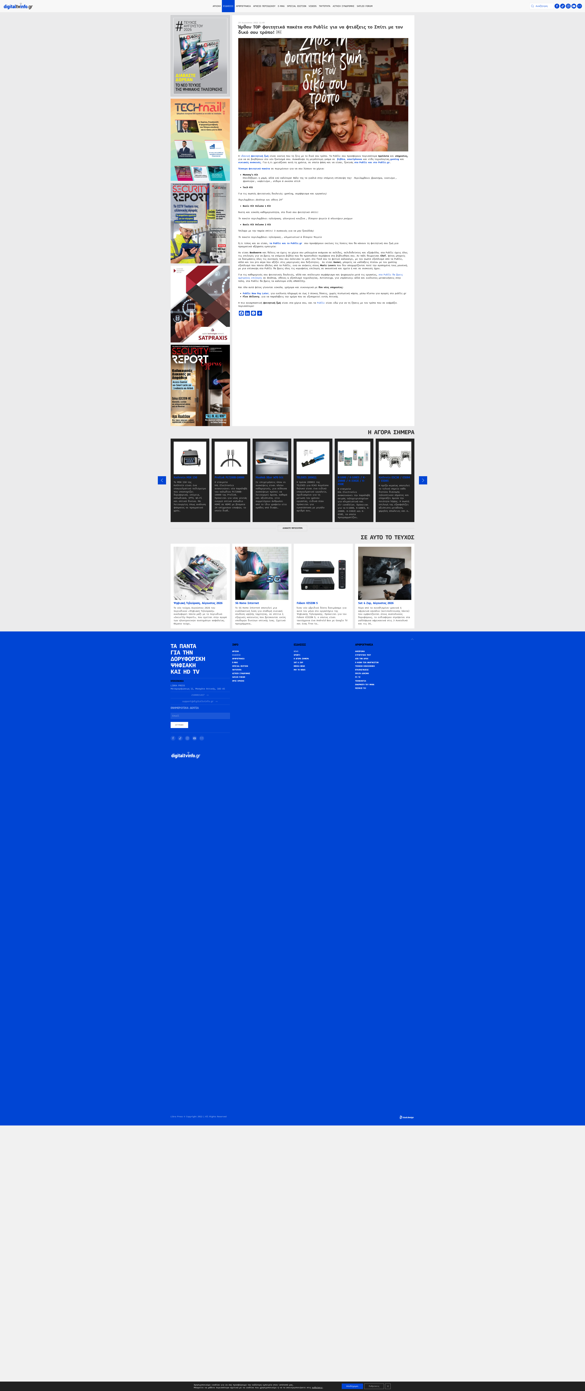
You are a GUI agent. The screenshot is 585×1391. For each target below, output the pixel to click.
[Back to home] (18, 6)
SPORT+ (297, 655)
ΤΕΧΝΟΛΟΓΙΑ (360, 680)
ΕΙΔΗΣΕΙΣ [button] (228, 6)
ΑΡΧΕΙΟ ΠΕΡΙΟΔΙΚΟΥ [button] (264, 6)
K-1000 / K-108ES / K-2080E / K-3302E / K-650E (351, 480)
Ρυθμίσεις (374, 1386)
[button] (162, 480)
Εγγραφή (179, 725)
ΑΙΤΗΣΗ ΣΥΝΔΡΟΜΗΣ (343, 6)
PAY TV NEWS (299, 669)
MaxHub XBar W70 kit (269, 477)
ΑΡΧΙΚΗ (217, 6)
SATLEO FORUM (364, 6)
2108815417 (197, 695)
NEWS (296, 651)
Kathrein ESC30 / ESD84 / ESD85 (394, 479)
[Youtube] (573, 6)
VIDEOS (313, 6)
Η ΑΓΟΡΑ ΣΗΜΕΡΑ (301, 658)
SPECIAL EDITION (296, 6)
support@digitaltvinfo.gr (197, 701)
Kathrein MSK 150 (185, 477)
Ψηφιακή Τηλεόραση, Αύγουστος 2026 (198, 603)
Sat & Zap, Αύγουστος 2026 (376, 603)
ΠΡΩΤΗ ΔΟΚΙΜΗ (362, 673)
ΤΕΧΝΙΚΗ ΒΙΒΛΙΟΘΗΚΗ (365, 666)
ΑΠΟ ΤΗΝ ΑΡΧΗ (361, 658)
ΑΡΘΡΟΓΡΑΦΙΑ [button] (243, 6)
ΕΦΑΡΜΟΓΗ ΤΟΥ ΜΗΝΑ (364, 684)
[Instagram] (568, 6)
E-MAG (281, 6)
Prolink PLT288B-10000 (229, 477)
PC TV (357, 677)
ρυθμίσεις (317, 1387)
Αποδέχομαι (352, 1386)
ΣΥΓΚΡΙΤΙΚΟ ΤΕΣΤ (363, 655)
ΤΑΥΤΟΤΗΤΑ (324, 6)
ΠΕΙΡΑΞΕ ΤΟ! (360, 688)
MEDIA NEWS (299, 666)
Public (321, 303)
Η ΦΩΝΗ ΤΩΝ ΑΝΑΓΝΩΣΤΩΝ (367, 662)
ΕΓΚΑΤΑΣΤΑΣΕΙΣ (362, 669)
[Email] (579, 6)
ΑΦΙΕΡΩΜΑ (360, 651)
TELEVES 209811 (306, 477)
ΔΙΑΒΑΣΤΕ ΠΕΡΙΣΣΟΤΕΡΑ (292, 528)
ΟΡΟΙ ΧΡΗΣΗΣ (238, 680)
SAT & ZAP (298, 662)
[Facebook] (557, 6)
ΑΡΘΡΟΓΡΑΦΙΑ (238, 658)
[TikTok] (562, 6)
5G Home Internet (247, 603)
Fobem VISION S (307, 603)
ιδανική (255, 156)
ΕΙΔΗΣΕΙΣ (236, 655)
